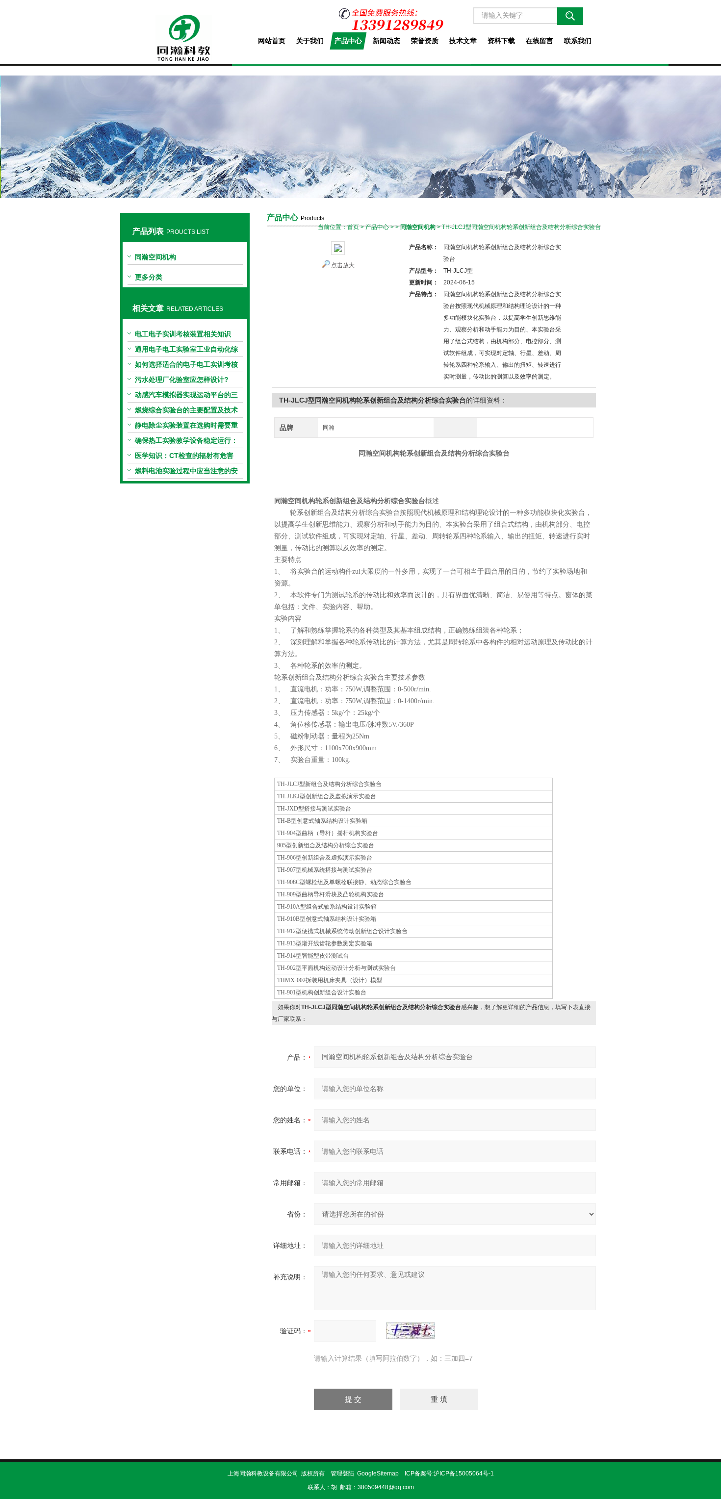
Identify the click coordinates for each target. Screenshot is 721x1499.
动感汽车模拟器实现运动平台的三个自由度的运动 (186, 397)
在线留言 (539, 41)
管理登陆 (342, 1473)
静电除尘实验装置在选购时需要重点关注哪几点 (186, 427)
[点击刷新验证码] (410, 1330)
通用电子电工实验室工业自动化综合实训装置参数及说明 (186, 351)
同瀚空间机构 (155, 257)
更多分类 (148, 277)
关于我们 (310, 41)
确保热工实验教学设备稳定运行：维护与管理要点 (186, 442)
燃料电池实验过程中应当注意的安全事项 (186, 473)
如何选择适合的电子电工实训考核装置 (186, 366)
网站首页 (271, 41)
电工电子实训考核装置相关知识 (183, 334)
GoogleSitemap (378, 1473)
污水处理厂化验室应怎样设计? (182, 379)
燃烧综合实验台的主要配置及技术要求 (186, 412)
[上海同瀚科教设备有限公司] (184, 30)
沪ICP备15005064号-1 (464, 1473)
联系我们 (578, 41)
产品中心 (348, 41)
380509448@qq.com (386, 1487)
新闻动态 (386, 41)
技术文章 (463, 41)
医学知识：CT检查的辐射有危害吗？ (184, 457)
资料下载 (501, 41)
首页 (353, 227)
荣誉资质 (424, 41)
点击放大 (343, 265)
